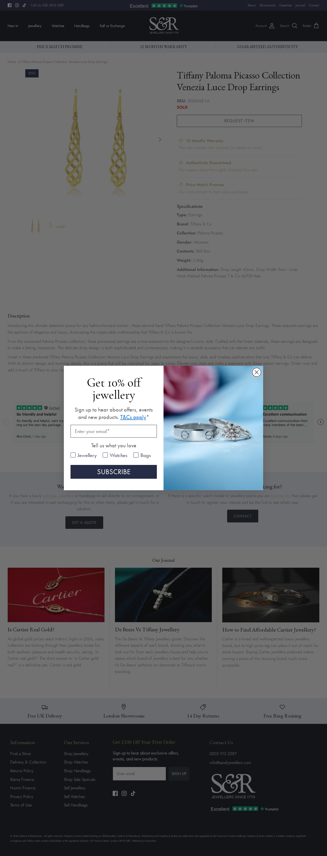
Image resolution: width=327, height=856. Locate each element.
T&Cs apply (133, 417)
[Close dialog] (256, 372)
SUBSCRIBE (114, 471)
